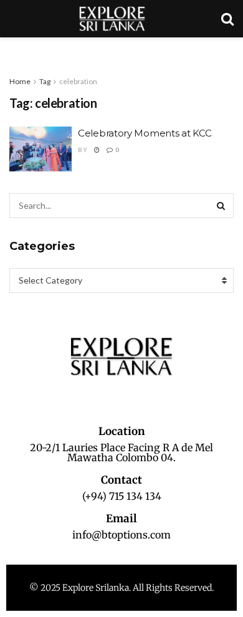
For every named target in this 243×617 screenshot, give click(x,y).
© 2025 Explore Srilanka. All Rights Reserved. (121, 587)
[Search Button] (221, 205)
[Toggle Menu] (16, 49)
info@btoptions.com (121, 535)
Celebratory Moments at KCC (144, 133)
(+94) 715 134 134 (121, 496)
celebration (78, 81)
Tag (44, 81)
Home (20, 81)
